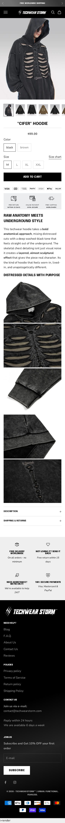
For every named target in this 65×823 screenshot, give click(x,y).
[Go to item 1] (9, 110)
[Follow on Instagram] (15, 782)
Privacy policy (12, 671)
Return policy (12, 684)
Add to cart (32, 176)
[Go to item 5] (55, 110)
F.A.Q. (7, 636)
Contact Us (11, 649)
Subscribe (17, 770)
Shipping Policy (13, 691)
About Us (10, 642)
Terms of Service (14, 678)
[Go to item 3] (32, 110)
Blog (7, 629)
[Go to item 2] (20, 110)
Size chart (55, 157)
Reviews (9, 656)
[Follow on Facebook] (5, 782)
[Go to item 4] (43, 110)
